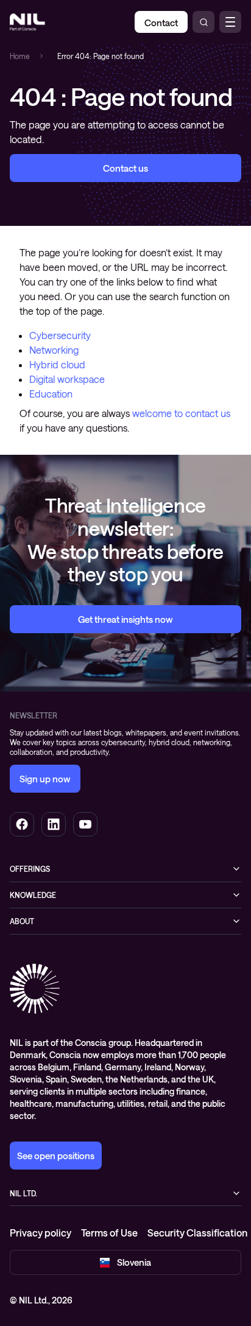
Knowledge (33, 895)
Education (50, 393)
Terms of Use (109, 1232)
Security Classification (197, 1232)
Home (20, 56)
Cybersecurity (60, 335)
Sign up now (45, 778)
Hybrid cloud (57, 364)
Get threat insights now (125, 619)
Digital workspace (67, 379)
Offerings (30, 869)
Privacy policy (40, 1232)
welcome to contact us (181, 413)
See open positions (55, 1155)
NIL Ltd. (23, 1193)
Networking (54, 350)
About (22, 921)
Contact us (125, 168)
